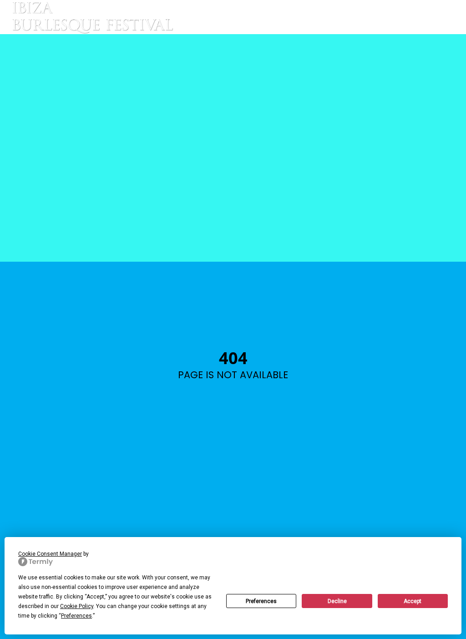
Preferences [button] (76, 616)
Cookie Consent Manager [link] (50, 554)
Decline (337, 601)
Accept (412, 601)
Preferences (261, 601)
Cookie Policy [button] (76, 606)
